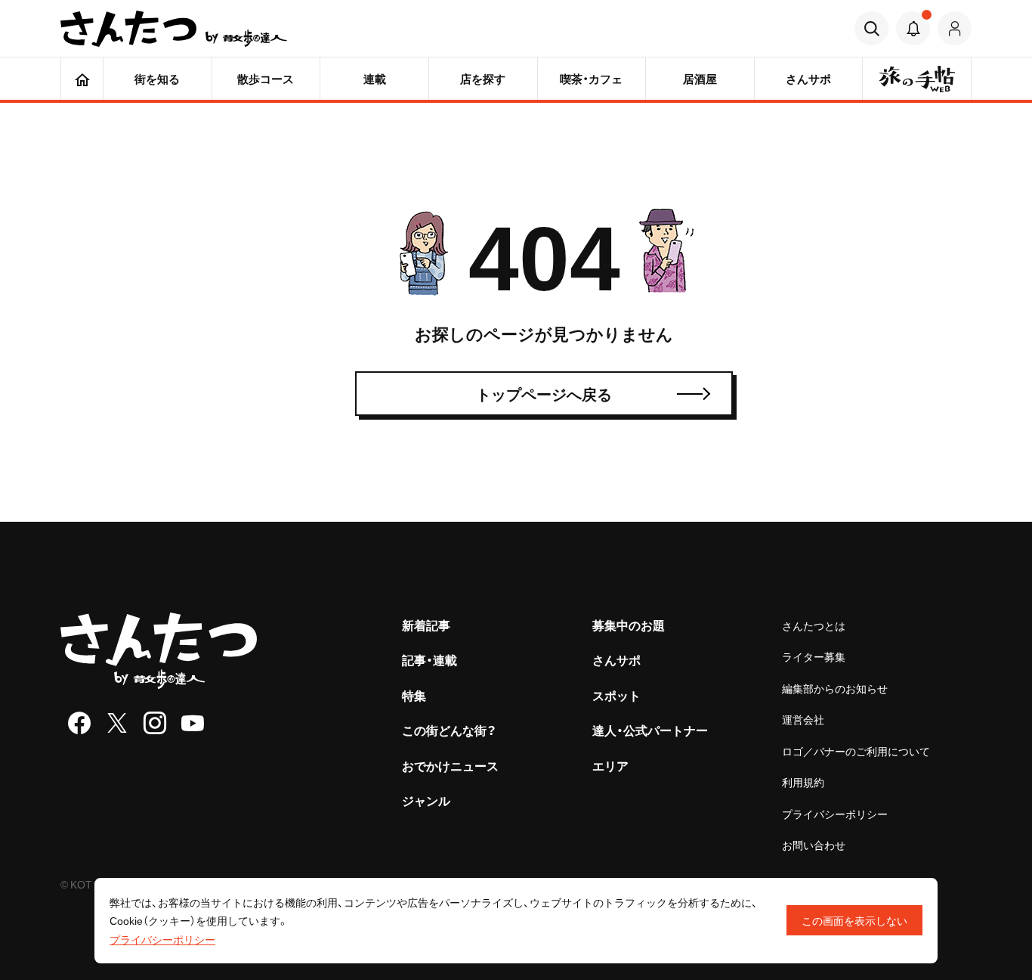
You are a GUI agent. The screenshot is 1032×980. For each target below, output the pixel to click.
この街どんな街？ (449, 730)
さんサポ (616, 659)
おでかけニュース (450, 765)
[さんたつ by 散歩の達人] (173, 29)
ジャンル (426, 800)
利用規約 (803, 781)
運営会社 (803, 719)
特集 (414, 695)
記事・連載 (429, 659)
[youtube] (192, 723)
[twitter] (117, 723)
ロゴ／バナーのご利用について (856, 750)
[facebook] (79, 723)
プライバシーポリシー (835, 813)
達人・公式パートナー (650, 730)
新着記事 (426, 625)
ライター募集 (813, 656)
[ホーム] (82, 78)
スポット (616, 695)
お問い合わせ (813, 844)
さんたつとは (813, 625)
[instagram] (155, 723)
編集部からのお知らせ (835, 688)
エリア (610, 765)
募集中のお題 (628, 625)
